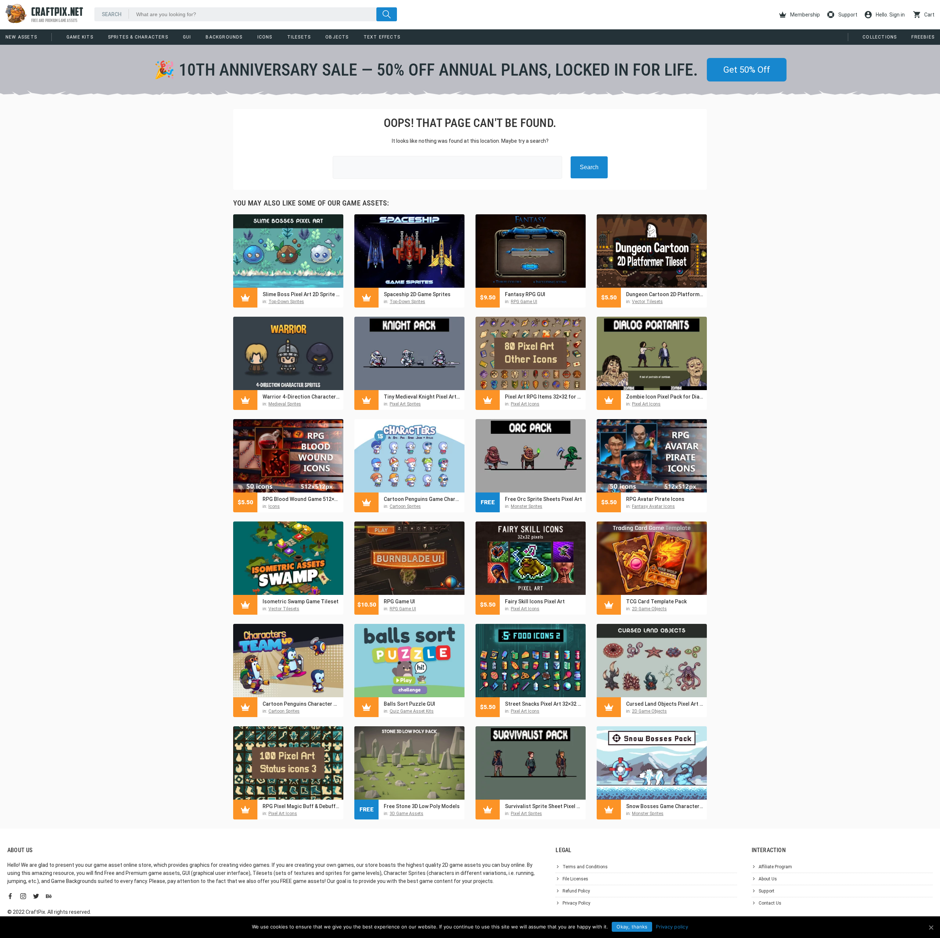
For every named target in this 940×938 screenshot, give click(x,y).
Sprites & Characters (138, 37)
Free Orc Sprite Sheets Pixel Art (543, 499)
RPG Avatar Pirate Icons (655, 499)
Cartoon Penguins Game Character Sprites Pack (422, 499)
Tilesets (299, 37)
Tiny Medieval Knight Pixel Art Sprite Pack (422, 397)
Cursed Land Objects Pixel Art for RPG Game (664, 704)
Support (847, 15)
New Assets (21, 37)
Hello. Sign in (890, 15)
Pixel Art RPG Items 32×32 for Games (543, 397)
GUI (187, 37)
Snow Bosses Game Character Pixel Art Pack (664, 806)
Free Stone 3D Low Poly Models (422, 806)
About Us (768, 878)
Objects (336, 37)
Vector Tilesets (647, 301)
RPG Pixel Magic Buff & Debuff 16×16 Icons (301, 806)
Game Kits (79, 37)
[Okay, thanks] (930, 927)
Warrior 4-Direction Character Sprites (301, 397)
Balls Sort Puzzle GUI (409, 704)
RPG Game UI (524, 301)
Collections (880, 37)
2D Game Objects (649, 608)
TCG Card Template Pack (656, 601)
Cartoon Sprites (405, 506)
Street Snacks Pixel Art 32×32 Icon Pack (543, 704)
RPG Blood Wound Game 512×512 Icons (301, 499)
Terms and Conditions (585, 866)
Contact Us (770, 903)
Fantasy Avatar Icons (653, 506)
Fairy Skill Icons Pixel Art (535, 601)
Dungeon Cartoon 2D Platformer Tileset (664, 294)
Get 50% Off (746, 70)
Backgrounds (224, 37)
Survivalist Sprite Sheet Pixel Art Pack (543, 806)
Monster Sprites (526, 506)
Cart (928, 15)
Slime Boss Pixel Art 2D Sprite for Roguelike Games (301, 294)
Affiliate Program (775, 866)
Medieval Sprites (284, 404)
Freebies (922, 37)
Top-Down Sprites (286, 301)
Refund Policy (576, 891)
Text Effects (382, 37)
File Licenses (575, 878)
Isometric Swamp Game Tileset (301, 601)
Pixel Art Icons (525, 404)
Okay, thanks (632, 927)
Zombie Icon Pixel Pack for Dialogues (664, 397)
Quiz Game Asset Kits (412, 711)
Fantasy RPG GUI (525, 294)
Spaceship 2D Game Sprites (417, 294)
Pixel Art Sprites (405, 404)
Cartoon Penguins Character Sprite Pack (301, 704)
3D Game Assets (406, 813)
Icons (264, 37)
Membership (804, 15)
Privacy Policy (576, 903)
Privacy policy (672, 927)
